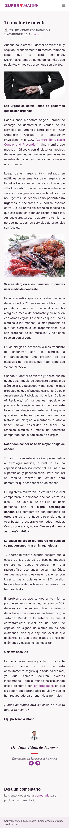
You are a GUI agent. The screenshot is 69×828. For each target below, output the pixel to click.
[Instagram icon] (37, 763)
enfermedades (44, 685)
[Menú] (63, 5)
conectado (42, 795)
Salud (37, 35)
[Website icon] (31, 763)
